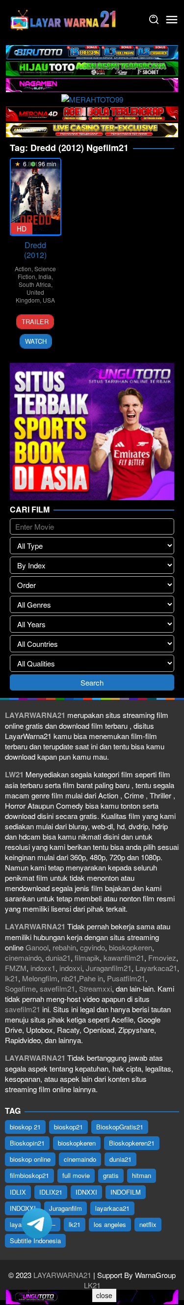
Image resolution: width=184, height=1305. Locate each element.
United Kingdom (30, 296)
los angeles (110, 1224)
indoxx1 (42, 968)
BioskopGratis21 (119, 1126)
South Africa (35, 284)
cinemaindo (23, 957)
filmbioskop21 (29, 1175)
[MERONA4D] (92, 112)
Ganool (37, 947)
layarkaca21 (112, 1208)
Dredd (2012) (35, 249)
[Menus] (171, 19)
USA (49, 300)
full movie (76, 1175)
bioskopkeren (130, 947)
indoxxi (70, 968)
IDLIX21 (50, 1192)
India (45, 276)
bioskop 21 (25, 1126)
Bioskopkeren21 (132, 1143)
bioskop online (30, 1159)
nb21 (69, 978)
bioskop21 (68, 1126)
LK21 (92, 1285)
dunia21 (58, 957)
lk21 (11, 978)
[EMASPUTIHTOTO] (92, 129)
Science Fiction (37, 272)
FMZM (15, 968)
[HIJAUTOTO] (92, 67)
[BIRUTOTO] (92, 51)
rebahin (64, 947)
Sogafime (20, 988)
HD (21, 228)
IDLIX (18, 1192)
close (104, 1295)
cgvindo (92, 947)
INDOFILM (125, 1192)
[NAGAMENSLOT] (92, 83)
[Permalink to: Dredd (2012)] (35, 196)
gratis (111, 1175)
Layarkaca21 (156, 968)
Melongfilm (39, 978)
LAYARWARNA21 (62, 1275)
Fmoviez (162, 957)
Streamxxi (95, 988)
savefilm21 (57, 988)
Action (23, 268)
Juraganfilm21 (108, 968)
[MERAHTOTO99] (92, 98)
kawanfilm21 (124, 957)
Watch (36, 341)
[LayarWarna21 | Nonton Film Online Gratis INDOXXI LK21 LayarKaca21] (64, 18)
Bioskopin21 (27, 1143)
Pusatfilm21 (126, 978)
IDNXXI (86, 1192)
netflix (148, 1224)
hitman (141, 1175)
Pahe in (91, 978)
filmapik (87, 957)
